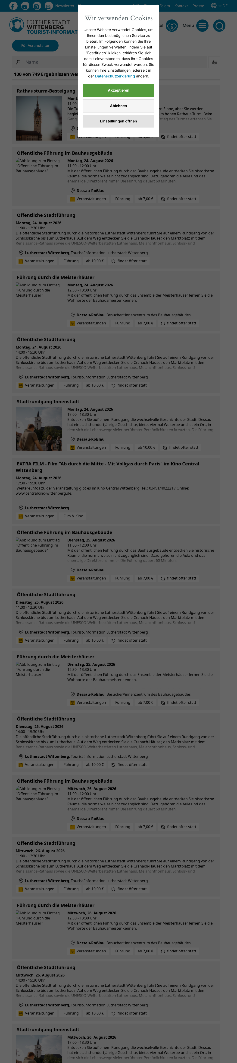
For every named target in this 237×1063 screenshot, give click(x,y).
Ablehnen (118, 105)
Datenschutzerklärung (115, 76)
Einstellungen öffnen (118, 121)
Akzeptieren (118, 90)
